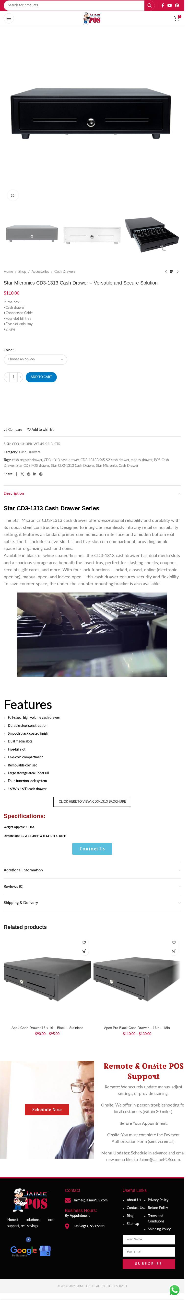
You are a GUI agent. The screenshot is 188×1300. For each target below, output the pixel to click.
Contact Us (135, 1208)
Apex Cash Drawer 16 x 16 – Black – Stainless (47, 1028)
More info (79, 1291)
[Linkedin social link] (35, 474)
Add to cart (41, 377)
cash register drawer (27, 460)
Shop (22, 272)
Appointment (80, 1216)
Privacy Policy (158, 1200)
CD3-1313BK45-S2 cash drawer (105, 460)
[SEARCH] (149, 5)
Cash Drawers (64, 272)
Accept (104, 1291)
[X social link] (22, 474)
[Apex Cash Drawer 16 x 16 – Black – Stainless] (47, 979)
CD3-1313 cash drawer (61, 460)
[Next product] (178, 272)
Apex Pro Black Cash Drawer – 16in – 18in (137, 1028)
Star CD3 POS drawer (32, 466)
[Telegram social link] (41, 474)
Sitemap (133, 1224)
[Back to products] (172, 272)
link (108, 1274)
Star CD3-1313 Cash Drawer (72, 466)
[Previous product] (166, 272)
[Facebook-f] (28, 1239)
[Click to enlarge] (12, 195)
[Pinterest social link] (177, 5)
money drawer (141, 460)
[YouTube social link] (169, 5)
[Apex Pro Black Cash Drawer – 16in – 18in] (137, 979)
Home (8, 272)
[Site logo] (92, 18)
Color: (8, 350)
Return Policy (158, 1208)
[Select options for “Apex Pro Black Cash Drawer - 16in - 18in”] (174, 951)
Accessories (40, 272)
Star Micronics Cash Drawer (117, 466)
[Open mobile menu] (8, 18)
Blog (130, 1216)
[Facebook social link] (163, 5)
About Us (134, 1200)
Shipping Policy (159, 1229)
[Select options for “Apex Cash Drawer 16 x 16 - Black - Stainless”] (84, 951)
